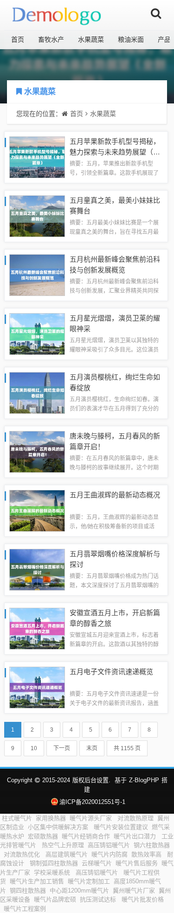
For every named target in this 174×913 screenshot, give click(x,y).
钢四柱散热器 (28, 890)
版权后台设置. (91, 780)
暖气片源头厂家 (92, 818)
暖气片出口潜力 (136, 836)
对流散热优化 (23, 854)
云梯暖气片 (97, 863)
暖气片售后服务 (137, 863)
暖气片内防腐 (109, 854)
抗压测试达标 (99, 899)
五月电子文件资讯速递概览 (111, 671)
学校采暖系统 (53, 872)
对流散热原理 (135, 818)
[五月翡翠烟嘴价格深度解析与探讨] (37, 569)
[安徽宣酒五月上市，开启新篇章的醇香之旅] (37, 627)
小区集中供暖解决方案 (59, 826)
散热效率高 (147, 854)
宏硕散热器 (43, 836)
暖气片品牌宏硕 (55, 899)
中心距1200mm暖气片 (79, 890)
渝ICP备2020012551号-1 (92, 801)
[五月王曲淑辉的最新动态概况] (37, 510)
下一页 (61, 748)
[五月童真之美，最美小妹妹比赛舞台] (37, 215)
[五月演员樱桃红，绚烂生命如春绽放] (37, 392)
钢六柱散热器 (152, 845)
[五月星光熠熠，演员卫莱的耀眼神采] (37, 333)
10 (34, 748)
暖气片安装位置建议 (121, 826)
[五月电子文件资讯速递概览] (37, 686)
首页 (17, 39)
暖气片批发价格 (143, 899)
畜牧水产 (51, 39)
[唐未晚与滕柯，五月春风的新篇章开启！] (37, 451)
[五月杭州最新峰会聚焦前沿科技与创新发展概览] (37, 274)
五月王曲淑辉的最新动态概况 (115, 495)
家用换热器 (51, 818)
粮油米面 (131, 39)
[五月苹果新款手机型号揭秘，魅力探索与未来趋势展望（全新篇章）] (37, 156)
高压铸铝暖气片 (109, 845)
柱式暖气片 (17, 818)
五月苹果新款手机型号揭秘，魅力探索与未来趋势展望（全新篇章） (115, 151)
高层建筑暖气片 (66, 854)
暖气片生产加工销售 (37, 881)
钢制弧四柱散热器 (54, 863)
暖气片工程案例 (25, 908)
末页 (91, 748)
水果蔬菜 (91, 39)
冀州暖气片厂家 (134, 890)
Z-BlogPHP (144, 780)
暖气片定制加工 (89, 881)
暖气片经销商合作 (86, 836)
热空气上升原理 (63, 845)
